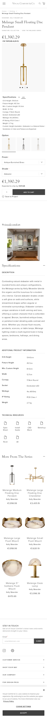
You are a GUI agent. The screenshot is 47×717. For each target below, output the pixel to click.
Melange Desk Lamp (35, 584)
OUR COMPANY (9, 675)
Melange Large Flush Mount (12, 539)
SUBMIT (39, 641)
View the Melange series (31, 30)
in (19, 97)
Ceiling (12, 11)
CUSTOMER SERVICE (11, 660)
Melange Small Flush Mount (35, 539)
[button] (20, 87)
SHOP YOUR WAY (10, 667)
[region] (23, 701)
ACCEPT (23, 713)
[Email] (23, 641)
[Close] (44, 690)
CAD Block (29, 428)
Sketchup (41, 427)
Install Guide (17, 428)
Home (4, 11)
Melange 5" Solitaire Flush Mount (12, 585)
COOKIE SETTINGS (23, 706)
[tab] (23, 264)
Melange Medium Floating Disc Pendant (12, 492)
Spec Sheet (5, 428)
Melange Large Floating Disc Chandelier (35, 492)
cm (23, 97)
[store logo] (23, 3)
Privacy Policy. (8, 701)
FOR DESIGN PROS (11, 682)
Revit (5, 442)
